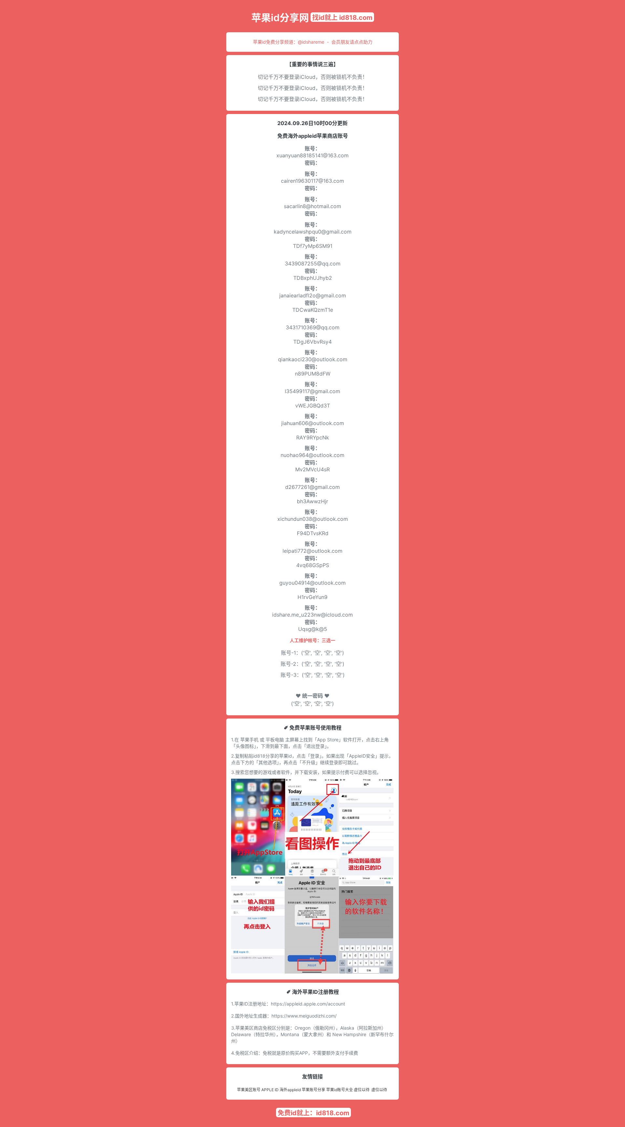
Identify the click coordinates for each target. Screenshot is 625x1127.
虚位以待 (361, 1089)
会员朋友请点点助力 (351, 42)
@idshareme (311, 42)
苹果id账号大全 (339, 1089)
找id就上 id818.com (342, 17)
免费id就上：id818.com (313, 1113)
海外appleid (290, 1089)
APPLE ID (270, 1089)
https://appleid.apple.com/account (308, 1003)
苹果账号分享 (313, 1089)
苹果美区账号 (248, 1089)
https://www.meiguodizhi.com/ (304, 1016)
